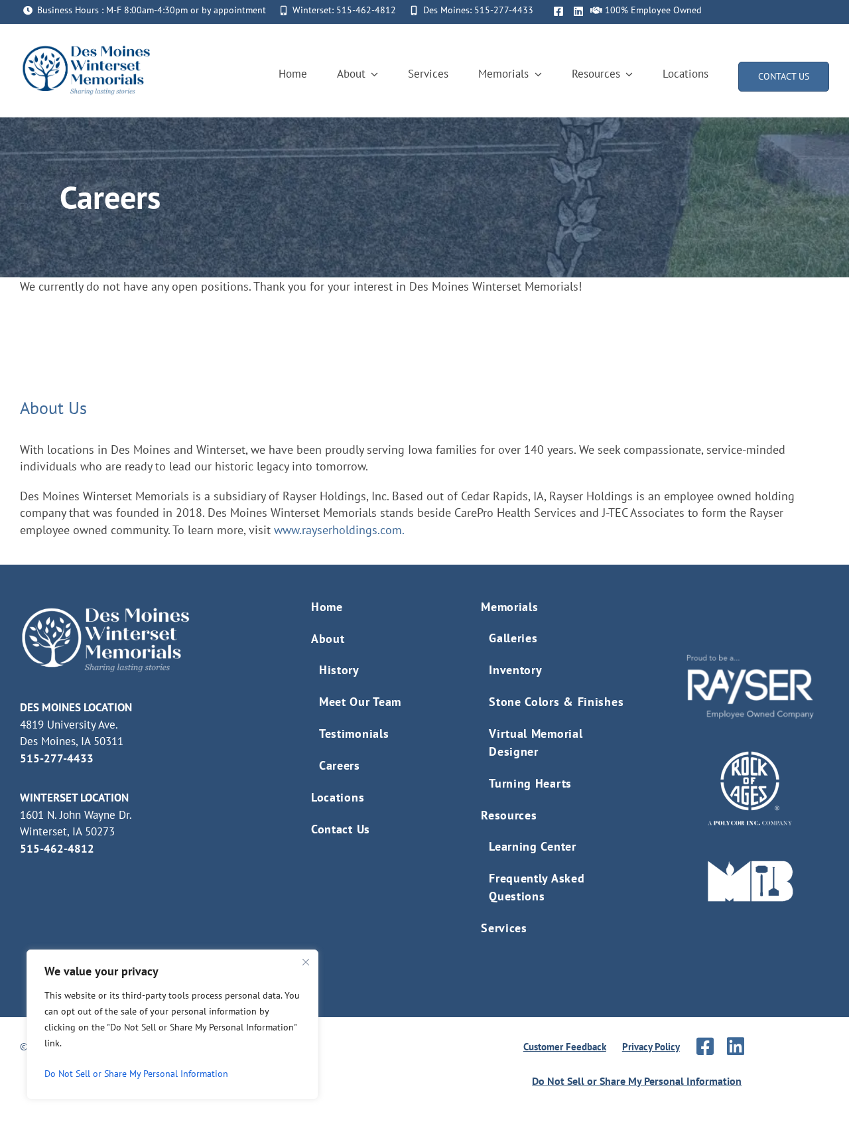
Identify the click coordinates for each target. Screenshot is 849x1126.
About (328, 638)
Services (504, 928)
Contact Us (340, 829)
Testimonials (354, 733)
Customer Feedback (564, 1046)
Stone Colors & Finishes (556, 701)
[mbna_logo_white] (750, 865)
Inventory (515, 669)
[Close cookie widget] (305, 962)
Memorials (509, 606)
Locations (337, 797)
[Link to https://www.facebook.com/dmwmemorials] (558, 11)
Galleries (513, 638)
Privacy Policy (651, 1046)
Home (327, 606)
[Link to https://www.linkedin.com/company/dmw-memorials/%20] (578, 11)
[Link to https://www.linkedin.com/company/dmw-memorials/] (735, 1046)
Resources (509, 815)
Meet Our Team (360, 701)
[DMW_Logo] (86, 48)
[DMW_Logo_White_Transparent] (106, 610)
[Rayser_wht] (750, 659)
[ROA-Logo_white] (750, 756)
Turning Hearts (530, 783)
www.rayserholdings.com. (339, 529)
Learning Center (532, 846)
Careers (339, 765)
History (339, 669)
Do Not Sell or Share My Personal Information (136, 1074)
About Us (53, 408)
